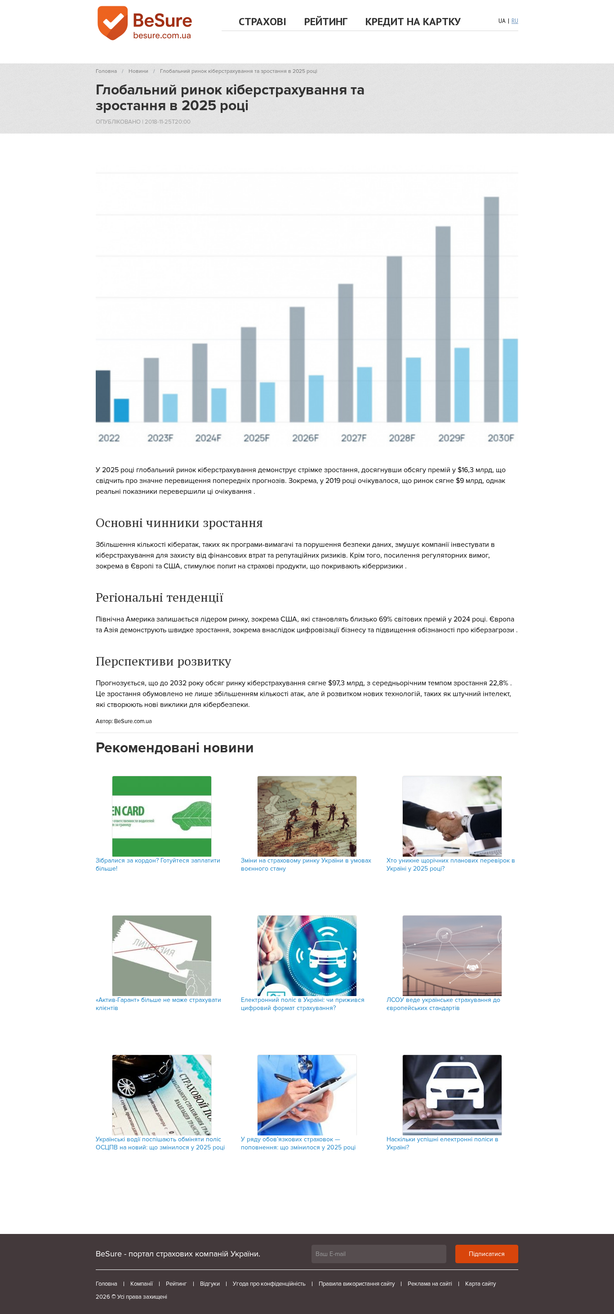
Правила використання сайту (357, 1283)
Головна (106, 1283)
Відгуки (210, 1283)
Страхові (262, 21)
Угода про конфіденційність (269, 1283)
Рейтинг (325, 21)
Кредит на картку (413, 21)
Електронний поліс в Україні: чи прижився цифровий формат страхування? (303, 1004)
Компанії (141, 1283)
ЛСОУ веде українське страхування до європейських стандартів (443, 1004)
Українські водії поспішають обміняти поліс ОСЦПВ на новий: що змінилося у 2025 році (160, 1143)
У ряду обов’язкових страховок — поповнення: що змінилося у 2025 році (298, 1143)
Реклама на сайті (430, 1283)
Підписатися (487, 1254)
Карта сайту (480, 1283)
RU (515, 21)
